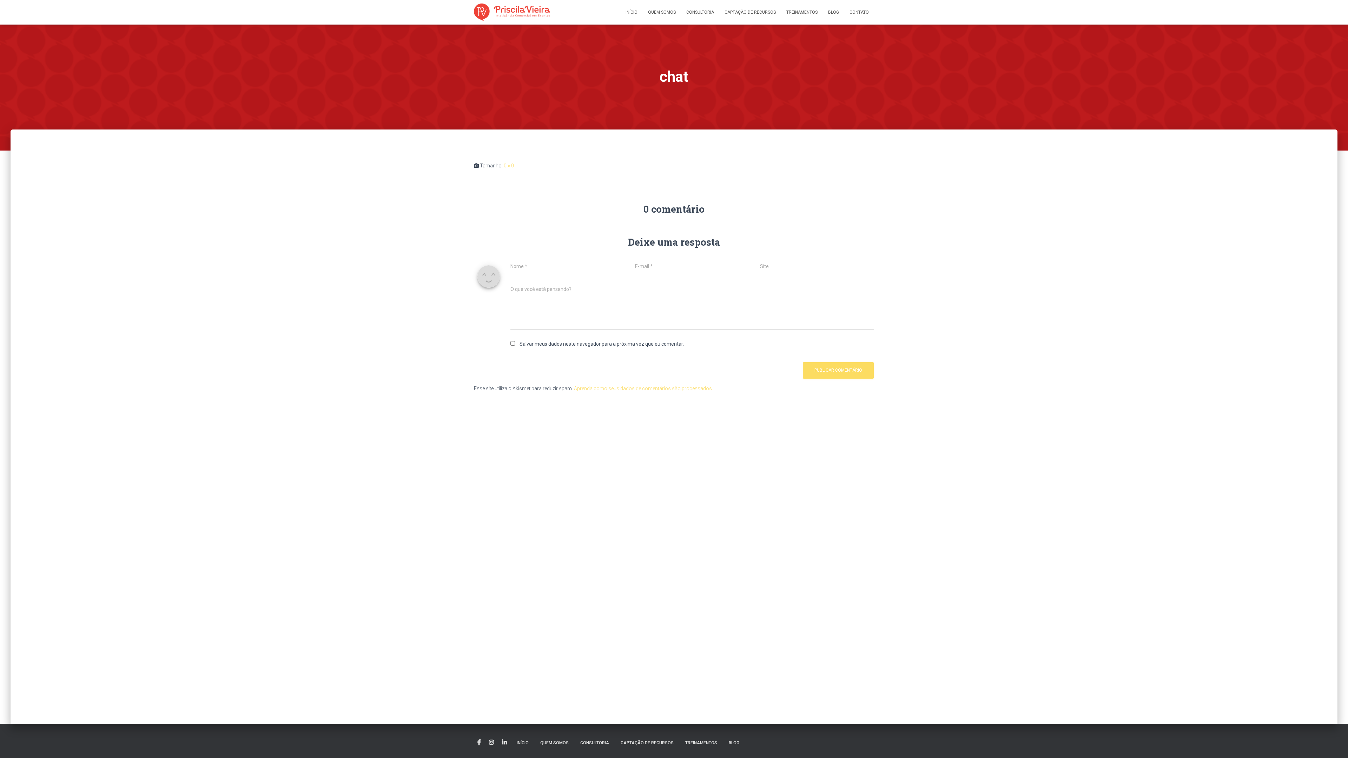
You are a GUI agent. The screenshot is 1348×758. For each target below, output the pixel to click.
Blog (833, 12)
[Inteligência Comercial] (512, 12)
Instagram (491, 742)
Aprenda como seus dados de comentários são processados (643, 388)
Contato (859, 12)
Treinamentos (802, 12)
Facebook (479, 742)
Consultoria (700, 12)
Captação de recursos (750, 12)
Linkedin (504, 742)
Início (631, 12)
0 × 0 (509, 165)
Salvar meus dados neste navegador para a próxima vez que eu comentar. (602, 344)
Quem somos (662, 12)
